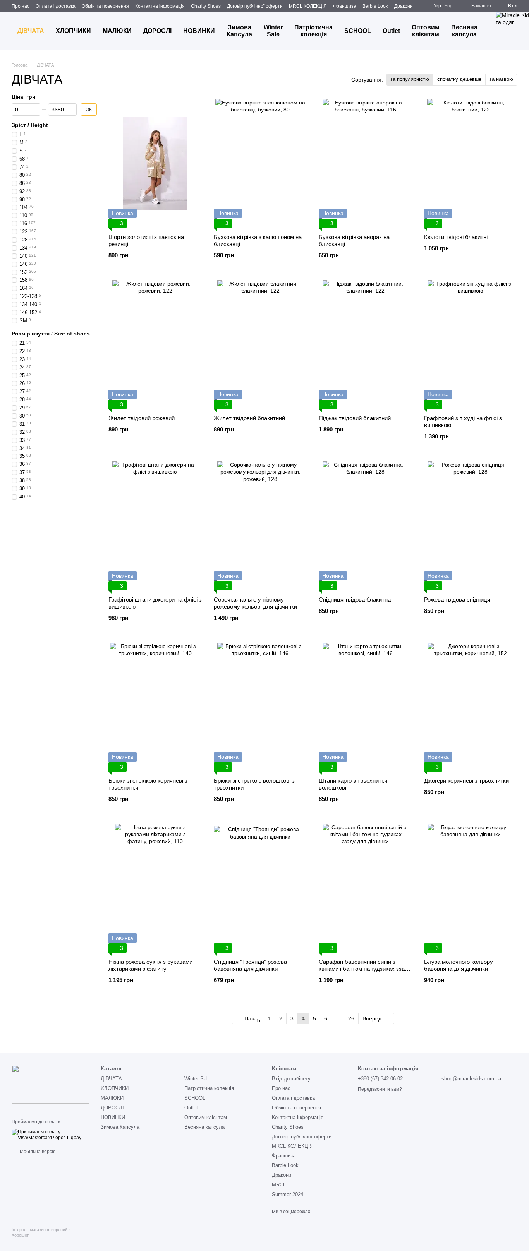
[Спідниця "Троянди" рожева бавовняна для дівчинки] (260, 888)
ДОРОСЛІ (157, 30)
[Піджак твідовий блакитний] (365, 344)
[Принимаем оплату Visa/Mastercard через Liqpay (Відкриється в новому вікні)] (50, 1134)
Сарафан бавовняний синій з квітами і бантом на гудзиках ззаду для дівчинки (365, 968)
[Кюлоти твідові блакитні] (471, 163)
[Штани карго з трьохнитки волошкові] (365, 707)
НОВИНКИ (199, 30)
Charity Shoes (206, 6)
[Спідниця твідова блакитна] (365, 525)
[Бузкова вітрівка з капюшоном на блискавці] (260, 163)
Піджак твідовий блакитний (355, 418)
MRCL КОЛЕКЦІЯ (308, 6)
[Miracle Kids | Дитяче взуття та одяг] (50, 1084)
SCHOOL (357, 30)
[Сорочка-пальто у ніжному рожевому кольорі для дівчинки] (260, 525)
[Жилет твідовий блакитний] (260, 344)
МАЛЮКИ (117, 30)
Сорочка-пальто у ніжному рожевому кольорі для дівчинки (255, 603)
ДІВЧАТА (30, 30)
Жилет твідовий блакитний (249, 418)
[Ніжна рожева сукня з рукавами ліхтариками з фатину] (155, 888)
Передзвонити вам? (380, 1089)
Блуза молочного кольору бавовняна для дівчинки (458, 965)
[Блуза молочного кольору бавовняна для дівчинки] (471, 888)
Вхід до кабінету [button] (291, 1079)
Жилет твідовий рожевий (141, 418)
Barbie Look (375, 6)
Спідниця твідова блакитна (355, 599)
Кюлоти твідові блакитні (456, 237)
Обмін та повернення (105, 6)
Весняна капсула (464, 31)
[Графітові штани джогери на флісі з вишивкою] (155, 525)
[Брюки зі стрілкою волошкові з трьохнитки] (260, 707)
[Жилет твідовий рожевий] (155, 344)
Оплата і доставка (56, 6)
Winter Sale (273, 31)
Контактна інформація (160, 6)
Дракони (403, 6)
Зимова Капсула (239, 31)
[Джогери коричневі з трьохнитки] (471, 707)
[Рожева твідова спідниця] (471, 525)
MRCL (279, 1185)
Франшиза (344, 6)
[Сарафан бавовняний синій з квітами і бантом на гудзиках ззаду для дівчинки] (365, 888)
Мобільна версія (37, 1151)
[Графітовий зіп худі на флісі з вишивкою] (471, 344)
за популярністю (409, 79)
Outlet (391, 30)
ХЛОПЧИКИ (73, 30)
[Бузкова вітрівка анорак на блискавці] (365, 163)
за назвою (501, 79)
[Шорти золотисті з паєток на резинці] (155, 163)
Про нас (20, 6)
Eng (448, 5)
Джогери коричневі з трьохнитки (466, 780)
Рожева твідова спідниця (457, 599)
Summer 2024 (287, 1194)
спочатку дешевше (459, 79)
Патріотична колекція (313, 31)
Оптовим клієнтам (426, 31)
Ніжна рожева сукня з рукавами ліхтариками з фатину (150, 965)
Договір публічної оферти (255, 6)
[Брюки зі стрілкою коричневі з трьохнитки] (155, 707)
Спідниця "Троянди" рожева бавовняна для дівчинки (250, 965)
